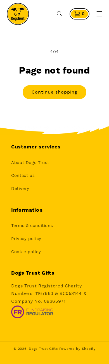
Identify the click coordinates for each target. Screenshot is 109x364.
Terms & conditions (32, 226)
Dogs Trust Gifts (43, 348)
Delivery (20, 189)
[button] (59, 14)
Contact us (23, 176)
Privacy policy (26, 239)
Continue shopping (55, 92)
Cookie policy (26, 252)
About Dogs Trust (30, 163)
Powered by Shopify (77, 348)
